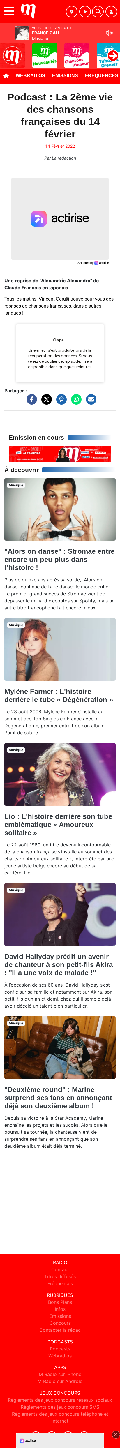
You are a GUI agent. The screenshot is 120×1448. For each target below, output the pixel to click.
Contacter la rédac (60, 1330)
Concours (60, 1323)
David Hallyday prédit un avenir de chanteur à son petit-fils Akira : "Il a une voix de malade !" (58, 965)
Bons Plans (60, 1302)
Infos (60, 1309)
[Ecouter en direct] (85, 11)
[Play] (7, 51)
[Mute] (109, 33)
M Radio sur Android (60, 1381)
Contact (60, 1269)
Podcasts (60, 1349)
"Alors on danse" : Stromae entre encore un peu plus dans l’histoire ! (59, 559)
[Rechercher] (98, 11)
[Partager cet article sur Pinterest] (60, 402)
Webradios (30, 75)
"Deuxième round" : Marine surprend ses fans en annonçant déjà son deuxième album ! (58, 1098)
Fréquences (60, 1283)
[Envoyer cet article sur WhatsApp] (75, 402)
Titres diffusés (60, 1276)
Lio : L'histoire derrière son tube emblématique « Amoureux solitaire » (58, 824)
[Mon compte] (111, 11)
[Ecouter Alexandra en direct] (60, 453)
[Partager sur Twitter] (45, 402)
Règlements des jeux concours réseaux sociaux (60, 1400)
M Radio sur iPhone (60, 1374)
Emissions (65, 75)
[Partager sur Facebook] (30, 402)
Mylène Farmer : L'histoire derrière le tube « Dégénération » (58, 695)
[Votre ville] (71, 11)
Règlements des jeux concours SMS (60, 1407)
